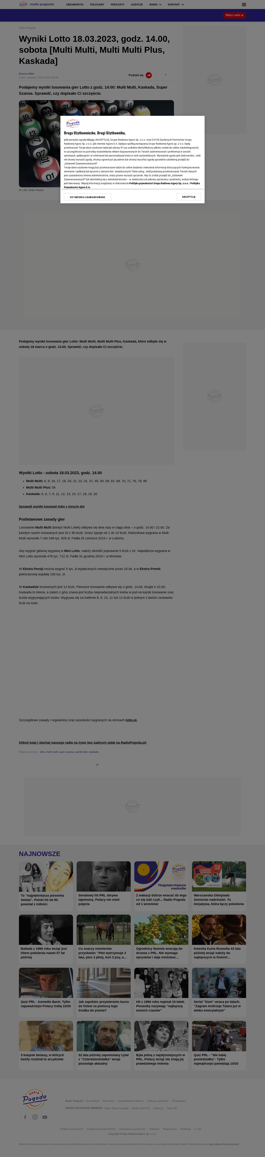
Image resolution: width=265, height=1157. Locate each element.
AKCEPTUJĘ (189, 196)
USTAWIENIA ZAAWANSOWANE (87, 197)
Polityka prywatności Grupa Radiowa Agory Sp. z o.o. (159, 183)
